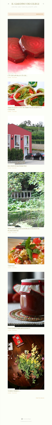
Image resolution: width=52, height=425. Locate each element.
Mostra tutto (39, 14)
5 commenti (14, 167)
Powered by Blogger (27, 418)
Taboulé (11, 266)
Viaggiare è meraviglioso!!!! (19, 328)
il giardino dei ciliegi (25, 3)
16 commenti (14, 77)
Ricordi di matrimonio (17, 166)
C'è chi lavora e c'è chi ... (17, 75)
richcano (30, 421)
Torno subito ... (14, 391)
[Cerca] (43, 3)
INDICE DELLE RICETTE (27, 7)
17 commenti (14, 330)
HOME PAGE (14, 7)
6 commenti (14, 267)
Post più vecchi (40, 398)
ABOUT (19, 7)
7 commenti (14, 111)
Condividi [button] (9, 77)
